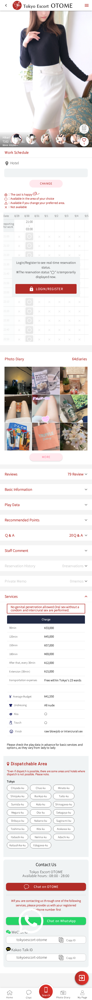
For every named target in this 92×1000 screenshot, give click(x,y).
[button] (46, 474)
